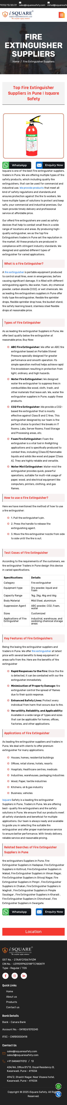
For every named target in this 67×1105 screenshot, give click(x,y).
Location (33, 931)
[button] (62, 15)
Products (11, 1002)
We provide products (32, 187)
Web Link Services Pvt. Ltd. (47, 1100)
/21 (15, 5)
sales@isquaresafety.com (32, 5)
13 (32, 1061)
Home (9, 991)
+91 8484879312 (17, 1061)
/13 (7, 5)
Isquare (6, 799)
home (16, 61)
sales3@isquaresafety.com (22, 1055)
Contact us (12, 1007)
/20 (11, 5)
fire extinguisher (14, 272)
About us (11, 996)
